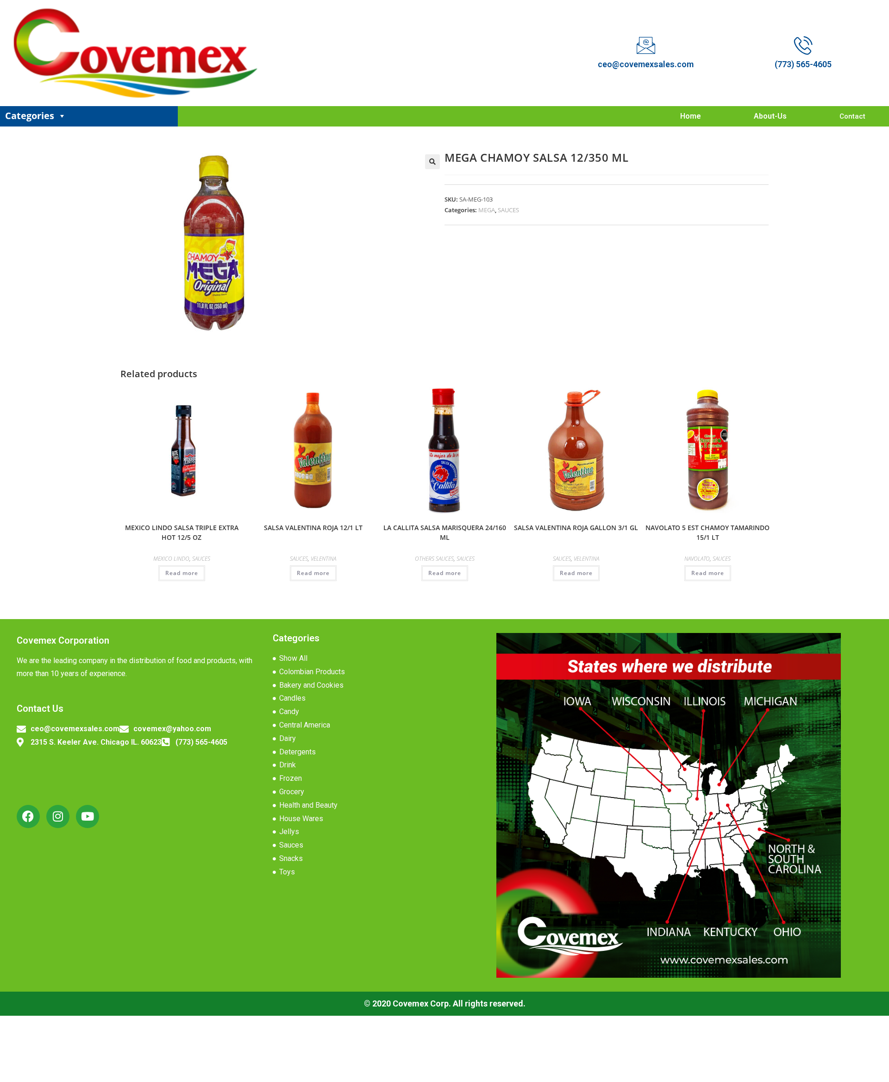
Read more (181, 573)
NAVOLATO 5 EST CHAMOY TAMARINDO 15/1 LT (707, 532)
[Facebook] (28, 816)
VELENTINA (323, 559)
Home (690, 116)
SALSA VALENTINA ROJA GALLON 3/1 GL (576, 527)
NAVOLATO (697, 559)
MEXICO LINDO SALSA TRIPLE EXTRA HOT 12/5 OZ (181, 532)
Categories (29, 115)
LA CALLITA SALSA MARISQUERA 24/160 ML (444, 532)
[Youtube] (87, 816)
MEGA (486, 210)
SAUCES (508, 210)
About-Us (770, 116)
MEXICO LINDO (171, 559)
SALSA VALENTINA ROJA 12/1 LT (313, 527)
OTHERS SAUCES (434, 559)
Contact (852, 116)
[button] (432, 161)
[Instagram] (57, 816)
